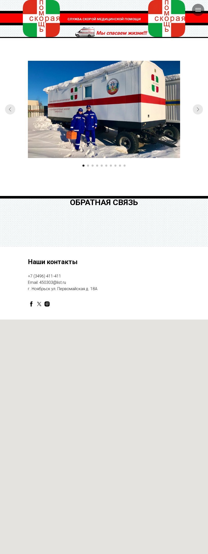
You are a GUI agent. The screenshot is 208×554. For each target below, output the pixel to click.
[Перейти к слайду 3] (93, 166)
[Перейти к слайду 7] (111, 166)
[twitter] (39, 304)
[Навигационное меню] (198, 10)
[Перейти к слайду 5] (102, 166)
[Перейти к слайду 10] (125, 166)
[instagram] (47, 304)
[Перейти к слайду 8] (115, 166)
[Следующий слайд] (198, 109)
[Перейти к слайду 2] (88, 166)
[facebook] (31, 304)
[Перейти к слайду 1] (83, 166)
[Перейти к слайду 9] (120, 166)
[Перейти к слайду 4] (97, 166)
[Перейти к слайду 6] (106, 166)
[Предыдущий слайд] (10, 109)
